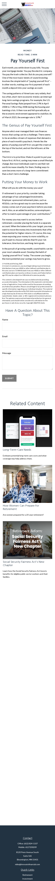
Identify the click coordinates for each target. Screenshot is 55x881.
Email (4, 336)
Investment (27, 878)
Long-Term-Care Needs (17, 449)
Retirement (27, 875)
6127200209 (31, 847)
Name (5, 319)
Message (6, 353)
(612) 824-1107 (31, 843)
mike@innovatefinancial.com (27, 864)
